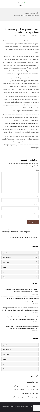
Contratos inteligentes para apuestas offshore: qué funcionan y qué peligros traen (22, 300)
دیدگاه (37, 170)
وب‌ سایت (36, 213)
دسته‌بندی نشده (30, 13)
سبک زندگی (6, 262)
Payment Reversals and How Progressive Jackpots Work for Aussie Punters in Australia (22, 291)
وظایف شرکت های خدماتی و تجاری (23, 386)
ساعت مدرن (30, 382)
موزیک (4, 276)
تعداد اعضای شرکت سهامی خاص (22, 397)
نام (37, 196)
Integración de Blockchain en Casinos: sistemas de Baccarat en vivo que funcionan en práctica (22, 318)
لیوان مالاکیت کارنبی (28, 393)
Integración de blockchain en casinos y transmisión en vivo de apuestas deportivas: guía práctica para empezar (20, 309)
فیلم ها (4, 267)
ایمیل (36, 204)
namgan (14, 35)
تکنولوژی (5, 252)
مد (3, 272)
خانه (37, 13)
